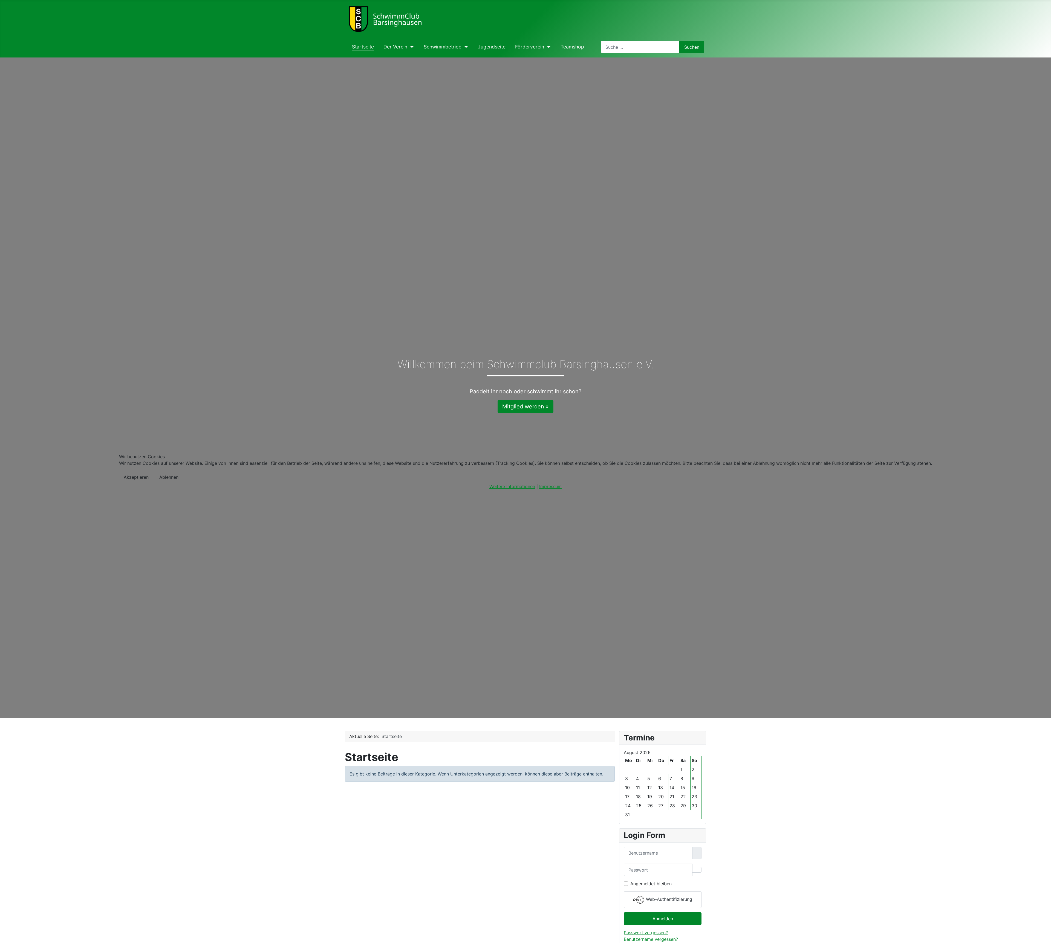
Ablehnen (168, 477)
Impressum (550, 486)
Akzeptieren (136, 477)
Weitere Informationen (512, 486)
